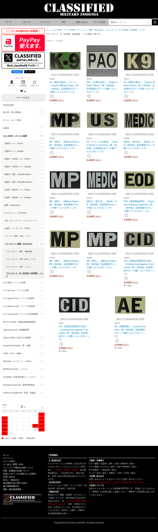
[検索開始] (155, 22)
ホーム (9, 22)
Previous (4, 407)
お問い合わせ (82, 22)
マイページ (45, 22)
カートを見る (100, 22)
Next (42, 407)
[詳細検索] (148, 22)
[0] (52, 96)
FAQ (63, 22)
